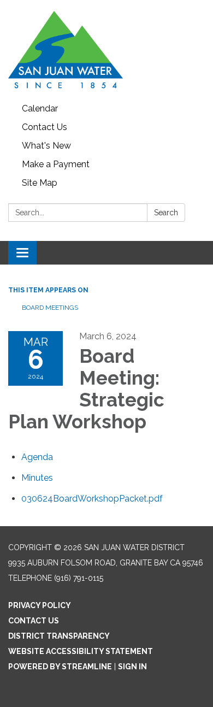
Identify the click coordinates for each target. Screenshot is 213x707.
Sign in (132, 666)
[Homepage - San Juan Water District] (106, 50)
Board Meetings (50, 307)
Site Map (39, 183)
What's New (46, 145)
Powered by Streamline (60, 666)
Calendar (40, 108)
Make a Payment (56, 164)
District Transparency (59, 636)
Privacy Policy (39, 605)
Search (166, 212)
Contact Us (44, 127)
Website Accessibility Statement (80, 651)
